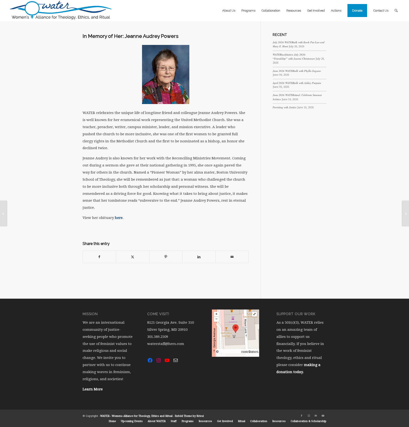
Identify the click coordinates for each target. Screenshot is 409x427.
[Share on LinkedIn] (198, 257)
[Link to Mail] (315, 415)
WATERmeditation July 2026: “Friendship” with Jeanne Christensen (294, 57)
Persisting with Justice (285, 107)
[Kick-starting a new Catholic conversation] (3, 213)
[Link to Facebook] (301, 415)
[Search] (396, 10)
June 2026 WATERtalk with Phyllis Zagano (297, 71)
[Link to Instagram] (308, 415)
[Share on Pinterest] (165, 257)
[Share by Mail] (232, 257)
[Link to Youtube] (322, 415)
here (118, 218)
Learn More (93, 389)
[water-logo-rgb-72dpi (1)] (61, 10)
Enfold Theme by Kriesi (189, 416)
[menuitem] (228, 10)
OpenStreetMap (229, 351)
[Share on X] (132, 257)
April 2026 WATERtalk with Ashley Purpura (297, 83)
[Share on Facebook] (99, 257)
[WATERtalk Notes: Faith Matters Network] (405, 213)
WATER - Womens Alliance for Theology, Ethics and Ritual (136, 416)
